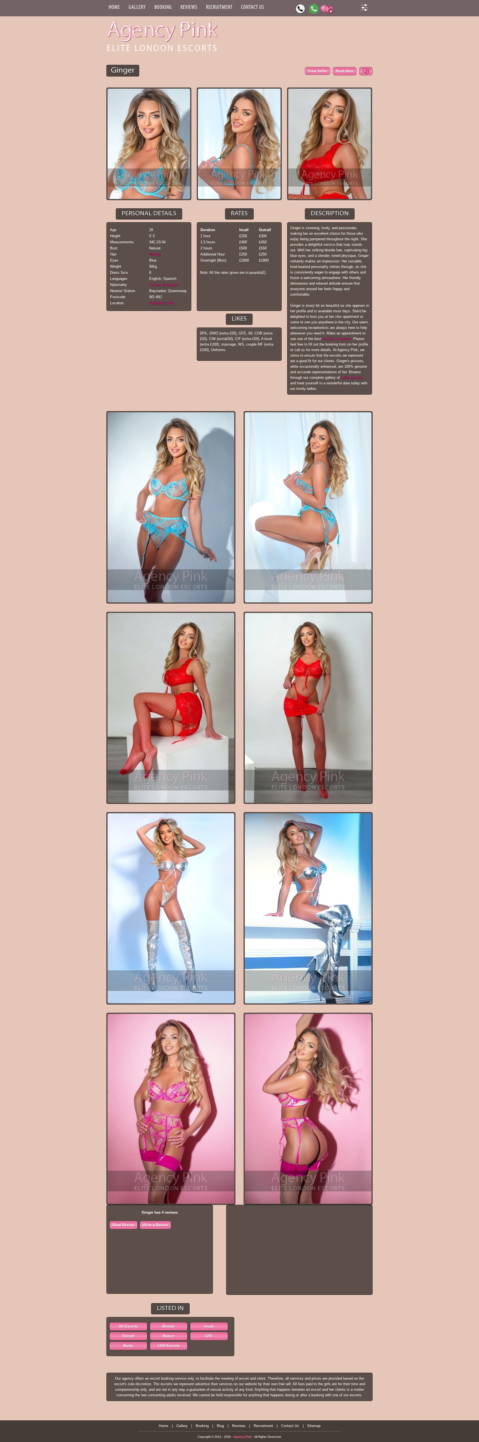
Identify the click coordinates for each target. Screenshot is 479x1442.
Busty (128, 1346)
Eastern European (163, 285)
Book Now (344, 71)
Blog (220, 1426)
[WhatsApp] (314, 9)
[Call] (300, 9)
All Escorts (128, 1326)
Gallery (137, 7)
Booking (163, 7)
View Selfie (317, 71)
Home (114, 7)
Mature (168, 1336)
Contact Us (252, 7)
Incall (209, 1326)
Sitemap (313, 1426)
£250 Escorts (169, 1346)
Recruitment (219, 7)
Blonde (154, 254)
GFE (209, 1336)
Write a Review (155, 1225)
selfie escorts (352, 377)
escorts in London (336, 339)
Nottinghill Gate (161, 303)
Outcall (128, 1336)
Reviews (188, 7)
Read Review (123, 1225)
